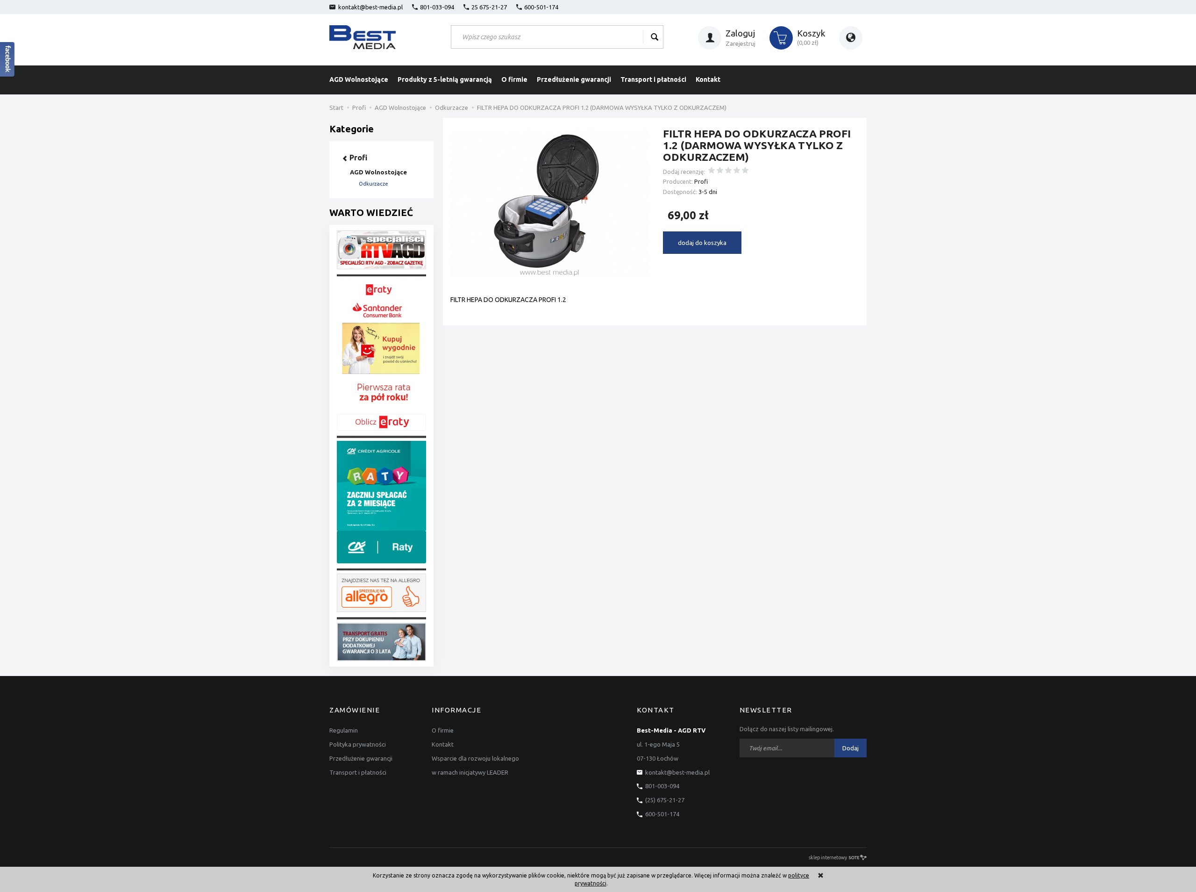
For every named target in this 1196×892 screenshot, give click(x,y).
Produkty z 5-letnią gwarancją (445, 79)
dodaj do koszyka (702, 242)
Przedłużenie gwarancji (574, 79)
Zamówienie (354, 710)
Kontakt (708, 79)
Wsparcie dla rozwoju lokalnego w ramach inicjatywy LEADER (475, 765)
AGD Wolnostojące (358, 79)
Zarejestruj (740, 43)
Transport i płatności (653, 79)
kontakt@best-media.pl (370, 7)
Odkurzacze (373, 184)
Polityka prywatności (357, 744)
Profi (701, 181)
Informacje (456, 710)
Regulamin (343, 730)
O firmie (514, 79)
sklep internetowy (828, 857)
